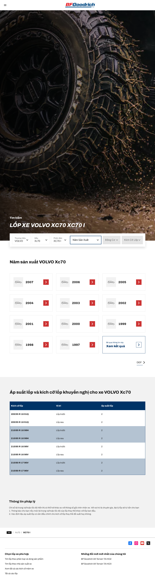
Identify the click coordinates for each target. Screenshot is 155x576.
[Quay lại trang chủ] (80, 5)
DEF (139, 362)
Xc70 (17, 532)
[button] (27, 240)
